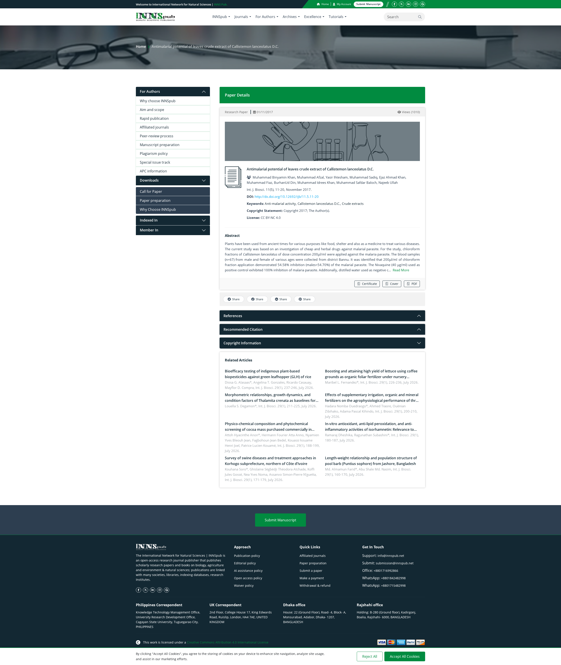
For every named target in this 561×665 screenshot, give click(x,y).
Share (236, 299)
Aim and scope (152, 109)
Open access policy (248, 578)
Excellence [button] (312, 16)
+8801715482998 (393, 585)
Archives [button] (290, 16)
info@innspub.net (391, 556)
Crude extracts (353, 203)
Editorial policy (245, 563)
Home (325, 4)
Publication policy (247, 556)
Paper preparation (155, 200)
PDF (414, 284)
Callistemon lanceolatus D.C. (319, 203)
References (233, 315)
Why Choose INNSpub (158, 209)
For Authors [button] (265, 16)
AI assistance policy (248, 570)
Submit (368, 4)
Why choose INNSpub (158, 100)
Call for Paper (151, 191)
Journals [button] (241, 16)
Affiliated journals (154, 127)
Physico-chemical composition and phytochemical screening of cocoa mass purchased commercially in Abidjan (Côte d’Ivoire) (268, 429)
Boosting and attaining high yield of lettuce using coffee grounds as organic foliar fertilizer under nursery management (371, 377)
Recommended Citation (243, 329)
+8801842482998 (393, 578)
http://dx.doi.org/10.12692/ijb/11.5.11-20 (287, 196)
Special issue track (155, 162)
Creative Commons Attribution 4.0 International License (227, 642)
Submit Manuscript (280, 520)
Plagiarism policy (154, 153)
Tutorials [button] (336, 16)
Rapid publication (154, 118)
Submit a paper (311, 570)
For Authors (150, 91)
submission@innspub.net (395, 563)
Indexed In (149, 220)
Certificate (369, 284)
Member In (149, 230)
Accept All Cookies (405, 656)
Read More (401, 270)
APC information (153, 171)
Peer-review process (156, 136)
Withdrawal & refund (315, 585)
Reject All (369, 656)
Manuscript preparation (159, 144)
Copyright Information (242, 343)
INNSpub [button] (219, 16)
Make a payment (312, 578)
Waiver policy (244, 585)
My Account (343, 4)
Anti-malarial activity (280, 203)
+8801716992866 (386, 570)
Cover (394, 284)
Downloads (149, 180)
